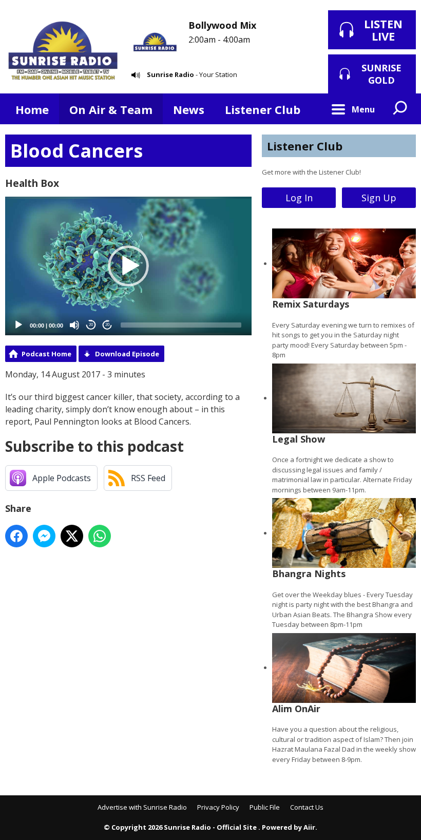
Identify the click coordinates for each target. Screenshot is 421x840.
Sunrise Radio (170, 74)
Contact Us (306, 807)
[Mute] (74, 325)
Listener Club (262, 109)
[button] (128, 266)
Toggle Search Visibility (400, 108)
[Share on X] (72, 536)
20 (91, 324)
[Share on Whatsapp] (99, 536)
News (188, 109)
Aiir (309, 827)
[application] (128, 266)
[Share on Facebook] (16, 536)
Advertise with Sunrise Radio (142, 807)
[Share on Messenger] (44, 536)
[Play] (18, 325)
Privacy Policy (218, 807)
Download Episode (127, 353)
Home (32, 109)
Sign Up (378, 198)
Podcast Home (46, 353)
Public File (265, 807)
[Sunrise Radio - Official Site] (63, 51)
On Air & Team (110, 109)
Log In (299, 198)
